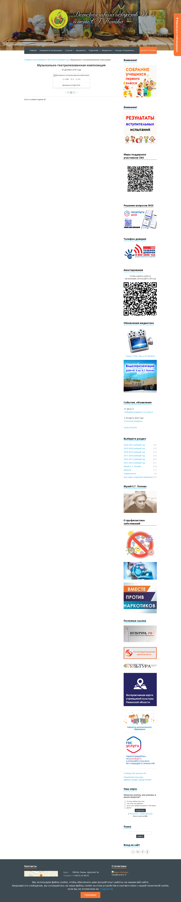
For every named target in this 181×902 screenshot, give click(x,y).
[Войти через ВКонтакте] (138, 852)
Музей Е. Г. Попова (132, 466)
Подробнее (106, 888)
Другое (129, 808)
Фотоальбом (39, 59)
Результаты (133, 814)
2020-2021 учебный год (134, 445)
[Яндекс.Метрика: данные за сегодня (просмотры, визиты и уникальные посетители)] (120, 872)
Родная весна (130, 473)
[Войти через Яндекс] (142, 852)
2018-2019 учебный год (57, 59)
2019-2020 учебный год (134, 448)
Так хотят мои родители (135, 803)
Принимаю (90, 895)
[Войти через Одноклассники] (147, 852)
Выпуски (127, 470)
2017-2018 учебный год (134, 455)
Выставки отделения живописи (138, 477)
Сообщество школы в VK (135, 773)
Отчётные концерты (133, 421)
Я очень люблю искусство (135, 801)
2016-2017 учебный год (134, 459)
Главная (28, 59)
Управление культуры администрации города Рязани (137, 778)
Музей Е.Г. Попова (148, 50)
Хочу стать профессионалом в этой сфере (141, 805)
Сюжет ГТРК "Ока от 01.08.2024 (140, 356)
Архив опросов (145, 814)
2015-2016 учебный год (134, 462)
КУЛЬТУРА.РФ (130, 427)
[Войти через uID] (133, 852)
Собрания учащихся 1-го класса (138, 412)
